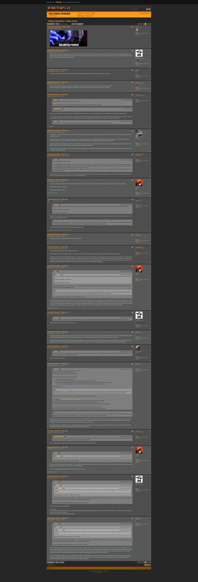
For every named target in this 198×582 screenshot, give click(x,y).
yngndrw (137, 57)
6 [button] (148, 24)
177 (139, 336)
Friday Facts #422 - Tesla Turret (62, 21)
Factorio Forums (59, 14)
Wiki (64, 2)
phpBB (95, 571)
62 (138, 62)
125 (139, 368)
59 (138, 436)
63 (138, 99)
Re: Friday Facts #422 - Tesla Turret (59, 27)
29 (138, 74)
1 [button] (140, 24)
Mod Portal (70, 2)
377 (139, 159)
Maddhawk (138, 363)
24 (138, 192)
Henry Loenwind (139, 246)
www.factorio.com (53, 15)
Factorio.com (50, 2)
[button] (138, 24)
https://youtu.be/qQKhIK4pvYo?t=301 (70, 399)
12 (138, 239)
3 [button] (143, 24)
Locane (137, 137)
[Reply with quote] (132, 27)
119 (139, 356)
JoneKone (138, 186)
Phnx (137, 26)
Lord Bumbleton (57, 108)
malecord (137, 331)
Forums (58, 2)
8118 (139, 204)
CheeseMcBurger (139, 351)
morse (55, 159)
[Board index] (60, 8)
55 (138, 87)
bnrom (51, 83)
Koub (137, 199)
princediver (138, 234)
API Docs (77, 2)
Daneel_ (56, 351)
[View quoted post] (60, 100)
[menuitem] (87, 13)
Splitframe (56, 369)
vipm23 (137, 94)
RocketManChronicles (140, 154)
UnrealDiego (138, 69)
